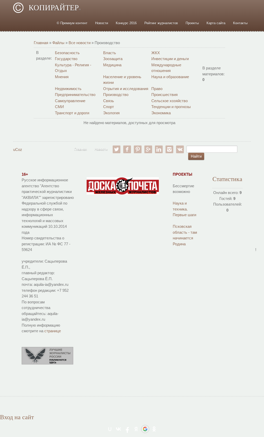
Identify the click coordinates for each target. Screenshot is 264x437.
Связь (108, 101)
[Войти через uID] (110, 429)
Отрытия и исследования (125, 88)
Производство (115, 94)
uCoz (17, 149)
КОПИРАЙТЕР (55, 7)
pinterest (138, 149)
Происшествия (164, 94)
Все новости (79, 43)
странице (52, 331)
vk (180, 149)
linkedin (159, 149)
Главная (41, 43)
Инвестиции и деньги (170, 58)
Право (156, 88)
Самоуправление (70, 101)
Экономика (161, 113)
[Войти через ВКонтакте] (118, 429)
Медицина (112, 65)
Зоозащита (112, 58)
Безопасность (67, 53)
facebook (127, 149)
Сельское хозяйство (169, 101)
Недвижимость (68, 88)
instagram (169, 149)
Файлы (58, 43)
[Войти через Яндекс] (136, 429)
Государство (66, 58)
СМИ (59, 106)
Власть (109, 53)
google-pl (148, 149)
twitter (116, 149)
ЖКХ (155, 53)
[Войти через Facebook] (127, 429)
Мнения (62, 77)
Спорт (108, 106)
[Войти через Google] (145, 429)
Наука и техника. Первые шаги (184, 209)
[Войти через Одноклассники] (154, 429)
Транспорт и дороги (72, 113)
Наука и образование (170, 77)
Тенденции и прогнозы (171, 106)
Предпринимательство (75, 94)
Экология (111, 113)
